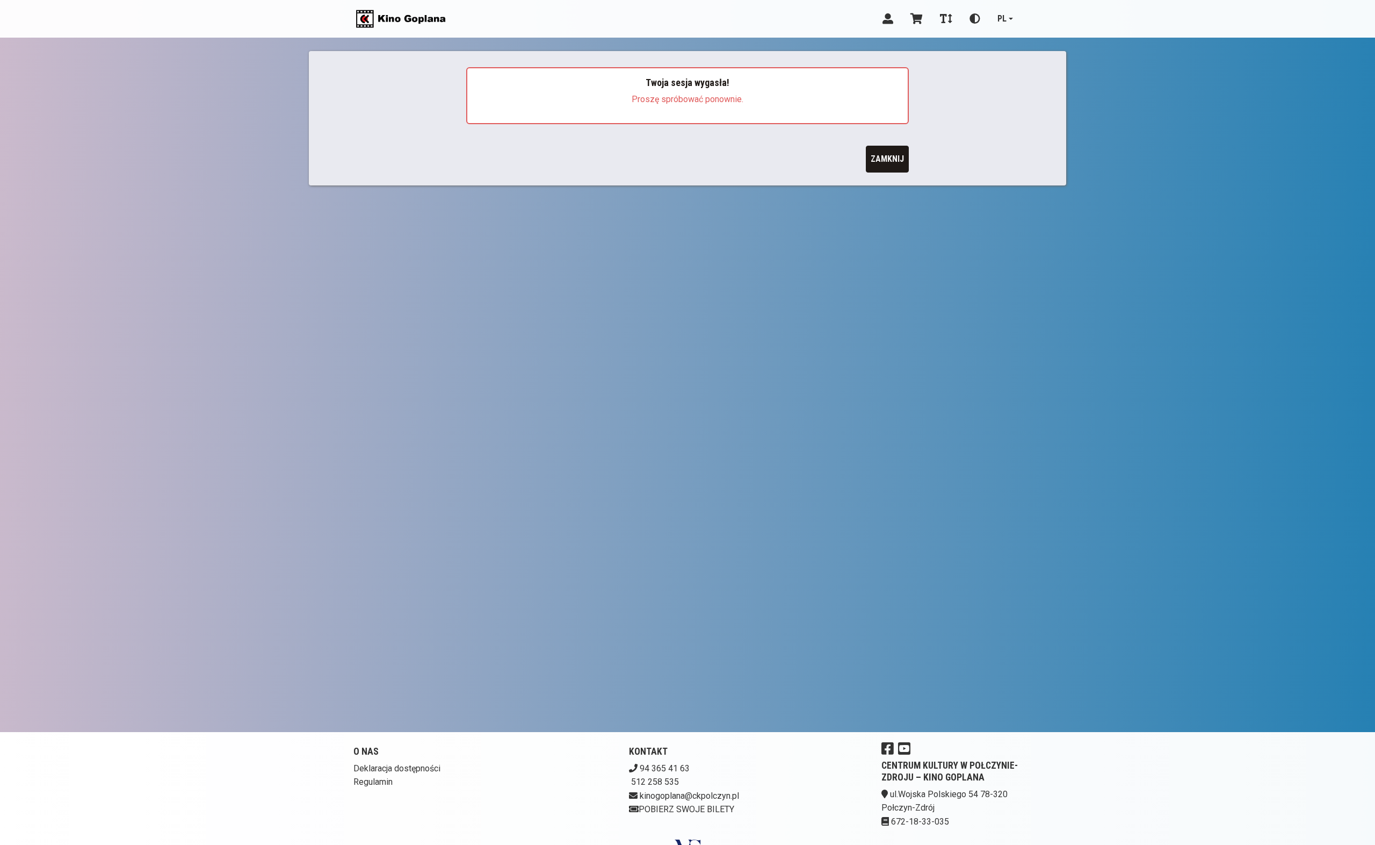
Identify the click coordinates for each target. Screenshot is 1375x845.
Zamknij (887, 159)
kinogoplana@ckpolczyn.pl (689, 796)
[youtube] (904, 748)
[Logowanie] (888, 18)
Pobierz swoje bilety (686, 809)
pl (1002, 18)
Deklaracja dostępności (396, 768)
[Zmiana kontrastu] (975, 18)
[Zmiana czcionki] (946, 18)
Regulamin (373, 782)
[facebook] (887, 748)
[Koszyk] (916, 18)
